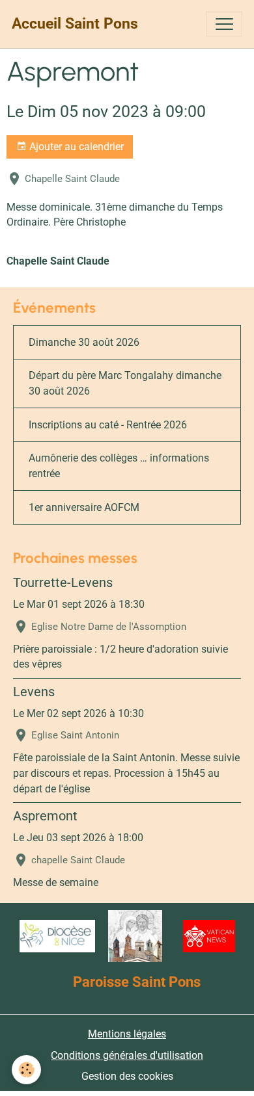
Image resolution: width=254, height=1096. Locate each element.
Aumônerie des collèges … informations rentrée (119, 466)
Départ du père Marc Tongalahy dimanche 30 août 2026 (125, 383)
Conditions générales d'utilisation (127, 1055)
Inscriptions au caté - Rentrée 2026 (108, 425)
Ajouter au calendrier (75, 146)
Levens (34, 692)
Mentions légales (127, 1034)
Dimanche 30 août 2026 (84, 342)
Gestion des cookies (127, 1076)
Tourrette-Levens (63, 582)
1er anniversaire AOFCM (84, 507)
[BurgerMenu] (224, 24)
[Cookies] (26, 1069)
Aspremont (45, 816)
